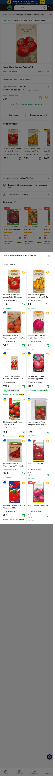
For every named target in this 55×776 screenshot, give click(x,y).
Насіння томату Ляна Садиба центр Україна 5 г (14, 465)
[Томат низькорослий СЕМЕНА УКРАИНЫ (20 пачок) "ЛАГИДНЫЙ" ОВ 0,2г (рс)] (14, 363)
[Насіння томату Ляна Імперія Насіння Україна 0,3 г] (39, 409)
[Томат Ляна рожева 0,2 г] (39, 492)
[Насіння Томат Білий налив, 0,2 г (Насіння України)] (14, 281)
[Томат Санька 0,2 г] (39, 450)
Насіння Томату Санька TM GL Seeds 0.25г (14, 507)
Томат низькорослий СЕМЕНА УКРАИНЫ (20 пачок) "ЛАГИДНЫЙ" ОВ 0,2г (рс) (13, 378)
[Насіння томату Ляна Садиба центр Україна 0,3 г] (14, 322)
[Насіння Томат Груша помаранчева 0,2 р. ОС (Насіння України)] (39, 281)
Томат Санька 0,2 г (35, 464)
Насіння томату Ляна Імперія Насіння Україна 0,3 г (37, 423)
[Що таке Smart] (21, 395)
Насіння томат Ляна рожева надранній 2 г (37, 378)
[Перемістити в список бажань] (23, 272)
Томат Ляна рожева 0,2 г (38, 505)
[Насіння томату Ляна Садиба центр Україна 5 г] (14, 450)
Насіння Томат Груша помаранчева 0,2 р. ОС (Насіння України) (37, 296)
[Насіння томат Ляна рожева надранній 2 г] (39, 363)
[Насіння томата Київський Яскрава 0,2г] (14, 409)
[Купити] (23, 305)
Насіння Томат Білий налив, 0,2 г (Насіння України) (12, 296)
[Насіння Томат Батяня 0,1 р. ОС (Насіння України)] (39, 322)
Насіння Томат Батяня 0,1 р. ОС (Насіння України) (38, 337)
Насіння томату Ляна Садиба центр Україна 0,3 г (14, 337)
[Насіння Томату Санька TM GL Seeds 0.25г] (14, 492)
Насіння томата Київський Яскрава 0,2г (14, 423)
